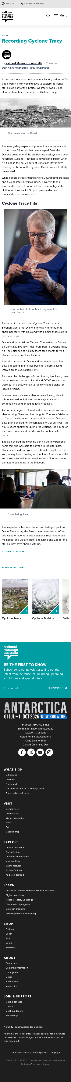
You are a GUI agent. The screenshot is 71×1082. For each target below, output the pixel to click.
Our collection (13, 852)
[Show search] (48, 16)
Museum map (13, 831)
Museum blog (13, 861)
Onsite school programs (18, 904)
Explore (11, 842)
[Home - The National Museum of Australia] (7, 17)
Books (9, 943)
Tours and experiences (17, 793)
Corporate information (17, 968)
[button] (35, 257)
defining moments (15, 68)
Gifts (8, 938)
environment (39, 68)
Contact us (11, 963)
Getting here (12, 809)
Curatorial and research (17, 856)
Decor (9, 933)
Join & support (18, 996)
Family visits (12, 784)
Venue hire (11, 986)
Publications (12, 981)
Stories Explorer (14, 870)
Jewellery (11, 947)
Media (9, 977)
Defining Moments (15, 847)
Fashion (10, 929)
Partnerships (12, 1015)
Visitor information (15, 818)
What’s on (13, 769)
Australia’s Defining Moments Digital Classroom (30, 890)
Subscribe (55, 688)
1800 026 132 (41, 725)
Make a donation (14, 1002)
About (10, 958)
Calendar (10, 779)
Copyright (55, 1052)
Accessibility (12, 813)
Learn (9, 885)
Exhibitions (11, 775)
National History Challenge (19, 899)
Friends (9, 1006)
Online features (13, 865)
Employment (12, 972)
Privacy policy (39, 1052)
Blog (5, 35)
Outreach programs (15, 909)
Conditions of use (20, 1052)
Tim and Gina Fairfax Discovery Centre (25, 788)
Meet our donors (14, 1011)
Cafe (8, 827)
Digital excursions (15, 895)
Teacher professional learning (21, 913)
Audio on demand (15, 875)
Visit (8, 803)
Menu (63, 15)
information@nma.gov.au (39, 729)
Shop (8, 822)
